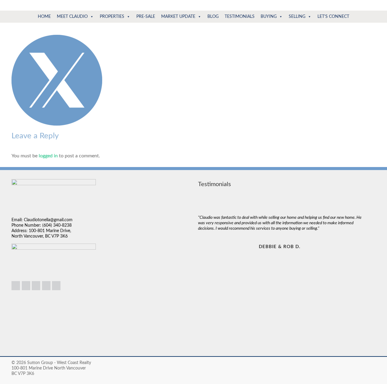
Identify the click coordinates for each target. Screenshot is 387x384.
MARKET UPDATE (178, 17)
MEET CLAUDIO (72, 17)
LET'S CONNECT (333, 17)
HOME (44, 17)
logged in (48, 155)
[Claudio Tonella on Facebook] (36, 285)
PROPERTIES (112, 17)
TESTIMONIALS (240, 17)
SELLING (297, 17)
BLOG (213, 17)
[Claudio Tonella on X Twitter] (46, 285)
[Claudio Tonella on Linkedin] (15, 285)
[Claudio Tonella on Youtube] (56, 285)
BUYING (269, 17)
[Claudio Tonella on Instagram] (26, 285)
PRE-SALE (145, 17)
